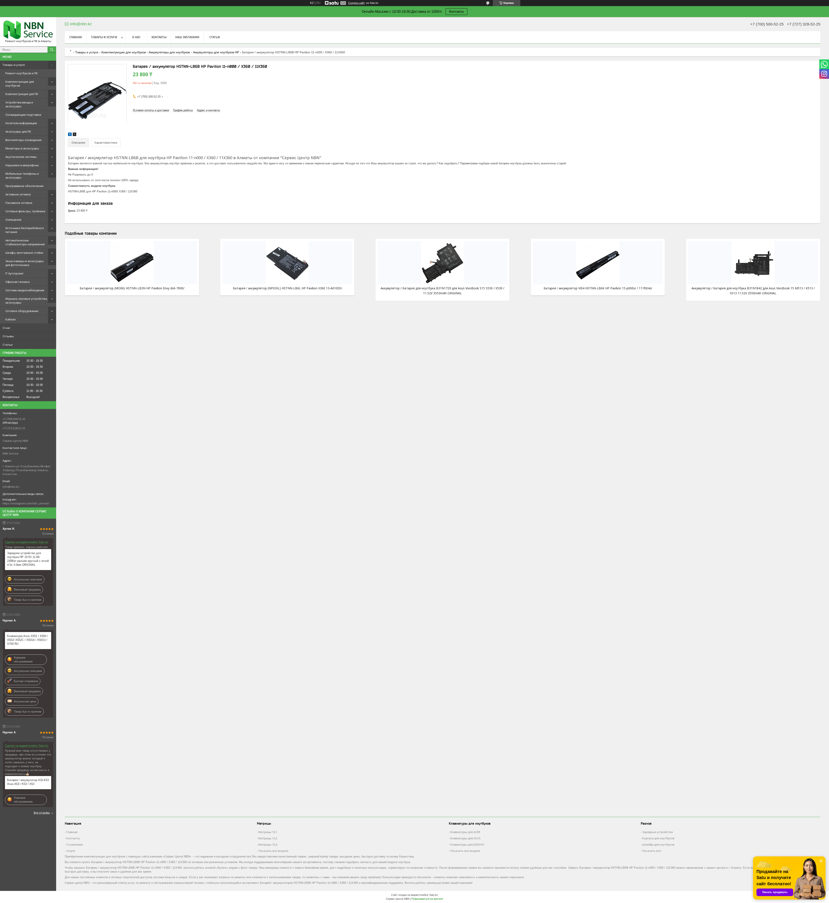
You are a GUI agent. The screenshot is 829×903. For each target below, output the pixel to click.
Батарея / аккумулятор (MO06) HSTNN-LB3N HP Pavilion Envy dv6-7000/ (132, 288)
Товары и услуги (14, 65)
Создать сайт (356, 3)
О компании (74, 844)
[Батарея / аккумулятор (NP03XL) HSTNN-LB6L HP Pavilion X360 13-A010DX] (287, 262)
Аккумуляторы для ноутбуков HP (216, 52)
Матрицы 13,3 (267, 838)
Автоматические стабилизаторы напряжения (25, 242)
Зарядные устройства (657, 832)
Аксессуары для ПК (18, 131)
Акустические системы (21, 157)
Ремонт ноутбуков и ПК (21, 73)
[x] (74, 135)
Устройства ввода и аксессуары (19, 104)
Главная (75, 37)
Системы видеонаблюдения (24, 290)
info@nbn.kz (11, 487)
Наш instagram (187, 37)
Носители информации (21, 123)
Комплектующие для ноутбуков (19, 83)
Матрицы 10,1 (267, 832)
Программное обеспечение (24, 186)
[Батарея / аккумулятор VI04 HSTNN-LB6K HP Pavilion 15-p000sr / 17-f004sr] (598, 262)
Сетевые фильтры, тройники (25, 211)
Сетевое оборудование (21, 311)
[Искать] (51, 49)
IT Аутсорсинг (14, 273)
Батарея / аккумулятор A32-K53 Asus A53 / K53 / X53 (28, 782)
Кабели (10, 319)
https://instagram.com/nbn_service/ (26, 503)
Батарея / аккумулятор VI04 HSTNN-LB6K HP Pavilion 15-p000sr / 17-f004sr (598, 288)
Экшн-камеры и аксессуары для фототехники (24, 263)
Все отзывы (42, 812)
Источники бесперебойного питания (24, 230)
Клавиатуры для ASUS (465, 838)
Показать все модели (273, 851)
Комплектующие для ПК (21, 94)
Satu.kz (433, 895)
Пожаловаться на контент (427, 898)
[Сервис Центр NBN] (28, 29)
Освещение (13, 220)
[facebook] (70, 135)
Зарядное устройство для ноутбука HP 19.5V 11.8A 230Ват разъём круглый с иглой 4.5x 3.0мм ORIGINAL (28, 558)
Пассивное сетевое (18, 203)
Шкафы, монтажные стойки (24, 253)
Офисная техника (17, 282)
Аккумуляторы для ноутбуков (169, 52)
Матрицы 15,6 (267, 844)
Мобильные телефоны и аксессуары (22, 175)
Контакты (456, 11)
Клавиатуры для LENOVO (467, 844)
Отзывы (8, 336)
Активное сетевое (18, 194)
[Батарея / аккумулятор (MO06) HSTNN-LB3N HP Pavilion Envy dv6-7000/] (132, 262)
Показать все (651, 851)
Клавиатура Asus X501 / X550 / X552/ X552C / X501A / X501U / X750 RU (27, 639)
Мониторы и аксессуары (22, 148)
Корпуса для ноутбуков (658, 838)
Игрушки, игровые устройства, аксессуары (26, 300)
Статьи (8, 345)
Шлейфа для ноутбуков (658, 844)
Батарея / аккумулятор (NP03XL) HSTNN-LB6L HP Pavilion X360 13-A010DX (287, 288)
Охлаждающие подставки (23, 115)
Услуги (70, 851)
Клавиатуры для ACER (465, 832)
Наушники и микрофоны (22, 165)
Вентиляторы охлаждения (23, 140)
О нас (6, 328)
